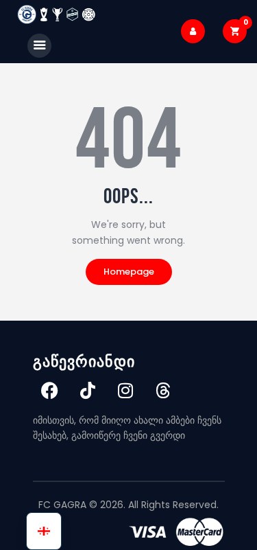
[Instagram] (125, 391)
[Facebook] (50, 391)
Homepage (128, 271)
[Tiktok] (88, 391)
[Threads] (163, 391)
